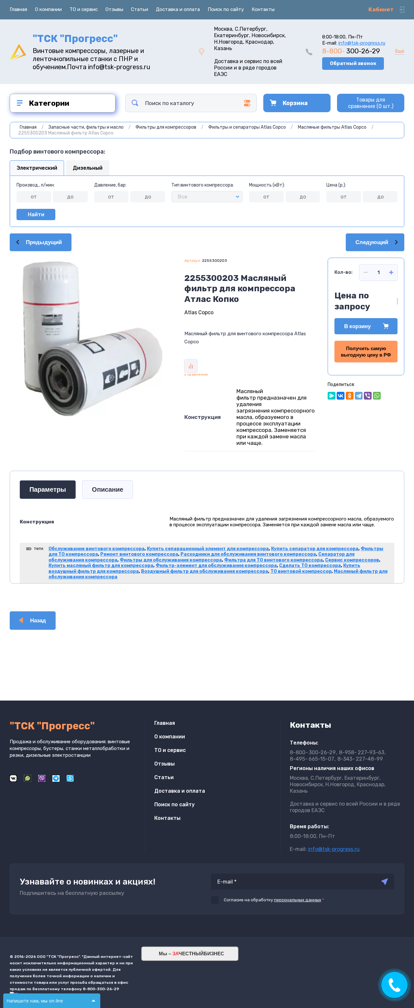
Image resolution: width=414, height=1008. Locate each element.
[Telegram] (359, 396)
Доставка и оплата (178, 9)
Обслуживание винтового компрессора (97, 549)
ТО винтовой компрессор (301, 571)
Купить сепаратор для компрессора (314, 549)
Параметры (47, 489)
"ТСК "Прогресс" (75, 39)
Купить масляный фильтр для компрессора (101, 565)
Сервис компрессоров (352, 560)
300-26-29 (351, 51)
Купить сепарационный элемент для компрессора (208, 549)
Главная (18, 9)
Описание (107, 489)
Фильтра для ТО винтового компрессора (273, 560)
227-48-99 (360, 759)
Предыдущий (44, 242)
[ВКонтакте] (340, 396)
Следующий (371, 242)
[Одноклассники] (350, 396)
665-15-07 (312, 759)
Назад (38, 620)
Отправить (384, 882)
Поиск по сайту (226, 9)
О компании (48, 9)
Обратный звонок (353, 63)
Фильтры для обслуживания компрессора (171, 560)
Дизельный (88, 168)
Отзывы (114, 9)
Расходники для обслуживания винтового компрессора (248, 554)
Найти (36, 214)
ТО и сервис (84, 9)
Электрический (36, 168)
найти (135, 103)
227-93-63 (361, 752)
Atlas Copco (198, 312)
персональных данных (297, 899)
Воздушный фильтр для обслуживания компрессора (204, 571)
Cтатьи (139, 9)
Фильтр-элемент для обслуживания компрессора (216, 565)
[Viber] (368, 396)
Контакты (263, 9)
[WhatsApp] (377, 396)
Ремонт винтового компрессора (139, 554)
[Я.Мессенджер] (331, 396)
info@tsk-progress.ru (361, 43)
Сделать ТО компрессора (310, 565)
